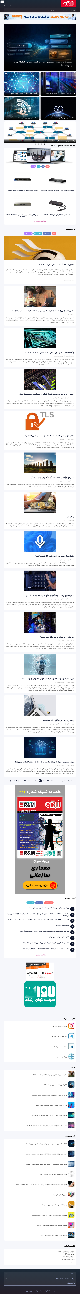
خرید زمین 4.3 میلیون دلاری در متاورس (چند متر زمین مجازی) (49, 1115)
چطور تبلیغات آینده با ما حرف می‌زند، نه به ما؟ (55, 264)
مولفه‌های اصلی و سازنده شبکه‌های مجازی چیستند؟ (23, 93)
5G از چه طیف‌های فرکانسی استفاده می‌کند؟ (62, 118)
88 (52, 780)
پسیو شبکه (70, 1262)
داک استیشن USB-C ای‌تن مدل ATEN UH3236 (57, 215)
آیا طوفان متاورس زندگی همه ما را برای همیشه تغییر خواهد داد (49, 1095)
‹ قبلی (64, 780)
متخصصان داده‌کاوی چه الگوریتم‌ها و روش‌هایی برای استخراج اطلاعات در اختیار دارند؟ (46, 943)
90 (44, 780)
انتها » (10, 780)
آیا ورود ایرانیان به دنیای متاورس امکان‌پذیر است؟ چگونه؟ (51, 1105)
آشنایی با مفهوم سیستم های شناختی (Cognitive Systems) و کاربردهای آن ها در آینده (45, 949)
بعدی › (16, 780)
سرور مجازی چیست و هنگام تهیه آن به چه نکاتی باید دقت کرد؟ (49, 595)
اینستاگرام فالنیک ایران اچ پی (59, 1026)
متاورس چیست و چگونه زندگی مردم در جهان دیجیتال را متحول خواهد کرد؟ (46, 1126)
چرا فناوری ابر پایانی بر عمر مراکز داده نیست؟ (57, 637)
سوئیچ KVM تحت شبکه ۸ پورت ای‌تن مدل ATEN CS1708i (57, 190)
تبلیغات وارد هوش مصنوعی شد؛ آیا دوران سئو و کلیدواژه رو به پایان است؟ (42, 63)
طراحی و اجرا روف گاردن (66, 1251)
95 (25, 780)
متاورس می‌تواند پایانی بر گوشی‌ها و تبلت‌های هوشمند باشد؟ (50, 1075)
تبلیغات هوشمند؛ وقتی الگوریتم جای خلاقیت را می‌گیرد (52, 1225)
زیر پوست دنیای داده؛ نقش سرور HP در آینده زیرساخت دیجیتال (49, 1215)
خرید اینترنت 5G (68, 1256)
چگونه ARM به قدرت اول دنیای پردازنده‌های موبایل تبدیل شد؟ (49, 352)
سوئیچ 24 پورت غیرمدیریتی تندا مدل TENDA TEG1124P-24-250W (22, 216)
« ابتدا (70, 780)
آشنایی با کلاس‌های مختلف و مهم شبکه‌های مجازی (60, 93)
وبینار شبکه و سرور (62, 1057)
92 (36, 780)
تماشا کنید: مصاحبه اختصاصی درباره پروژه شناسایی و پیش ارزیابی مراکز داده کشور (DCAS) (44, 931)
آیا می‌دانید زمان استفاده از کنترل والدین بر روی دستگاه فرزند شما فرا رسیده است (43, 310)
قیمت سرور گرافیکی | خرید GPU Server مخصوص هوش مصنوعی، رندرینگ (46, 1154)
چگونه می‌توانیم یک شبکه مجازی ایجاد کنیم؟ (62, 141)
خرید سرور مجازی (68, 1259)
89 (48, 780)
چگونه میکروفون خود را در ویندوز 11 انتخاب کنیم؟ (54, 556)
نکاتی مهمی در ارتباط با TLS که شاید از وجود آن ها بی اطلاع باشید (48, 435)
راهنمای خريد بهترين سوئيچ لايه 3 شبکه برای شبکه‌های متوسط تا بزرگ (46, 394)
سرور (29, 1291)
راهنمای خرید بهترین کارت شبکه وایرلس (58, 720)
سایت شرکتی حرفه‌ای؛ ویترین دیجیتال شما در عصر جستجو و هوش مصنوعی (46, 1164)
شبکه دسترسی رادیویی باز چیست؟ (27, 118)
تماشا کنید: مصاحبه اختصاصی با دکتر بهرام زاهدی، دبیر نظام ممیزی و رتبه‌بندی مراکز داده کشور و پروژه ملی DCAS (38, 920)
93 (32, 780)
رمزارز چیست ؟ (68, 516)
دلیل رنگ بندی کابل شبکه (60, 1195)
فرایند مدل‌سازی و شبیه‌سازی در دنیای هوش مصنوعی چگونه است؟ (48, 678)
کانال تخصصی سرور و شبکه (59, 1037)
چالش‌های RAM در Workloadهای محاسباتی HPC (53, 1174)
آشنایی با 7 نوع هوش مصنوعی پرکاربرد (59, 937)
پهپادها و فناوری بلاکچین (62, 925)
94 (29, 780)
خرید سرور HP (69, 1254)
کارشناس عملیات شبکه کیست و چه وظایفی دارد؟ (54, 1235)
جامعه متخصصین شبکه (60, 1047)
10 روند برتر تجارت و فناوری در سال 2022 (55, 1085)
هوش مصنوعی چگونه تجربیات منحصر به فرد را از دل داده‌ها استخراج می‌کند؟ (44, 762)
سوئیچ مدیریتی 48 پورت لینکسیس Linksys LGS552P (23, 190)
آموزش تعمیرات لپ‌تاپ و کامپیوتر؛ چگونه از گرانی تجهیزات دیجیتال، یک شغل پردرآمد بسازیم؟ (41, 1185)
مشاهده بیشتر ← (40, 221)
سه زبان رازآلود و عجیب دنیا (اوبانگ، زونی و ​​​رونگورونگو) (52, 477)
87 (56, 780)
